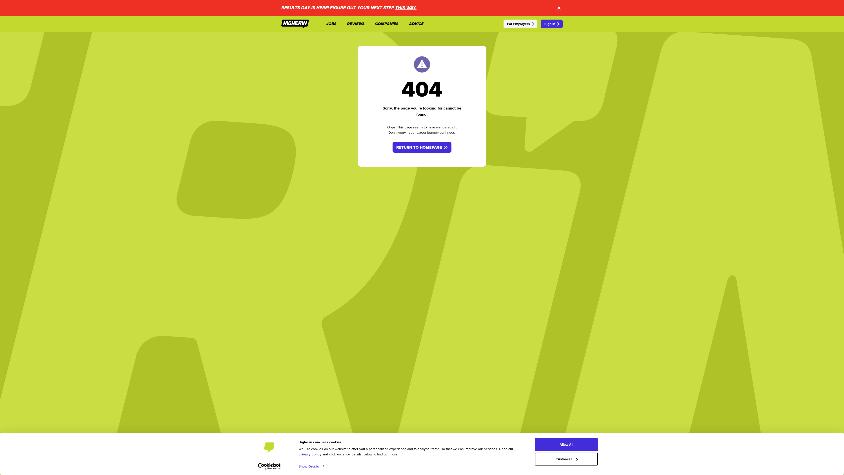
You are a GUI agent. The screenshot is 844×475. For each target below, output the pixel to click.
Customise (564, 459)
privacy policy (309, 454)
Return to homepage (419, 147)
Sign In (549, 23)
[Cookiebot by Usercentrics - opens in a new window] (269, 466)
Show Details (308, 466)
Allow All (566, 444)
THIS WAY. (406, 8)
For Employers (518, 23)
